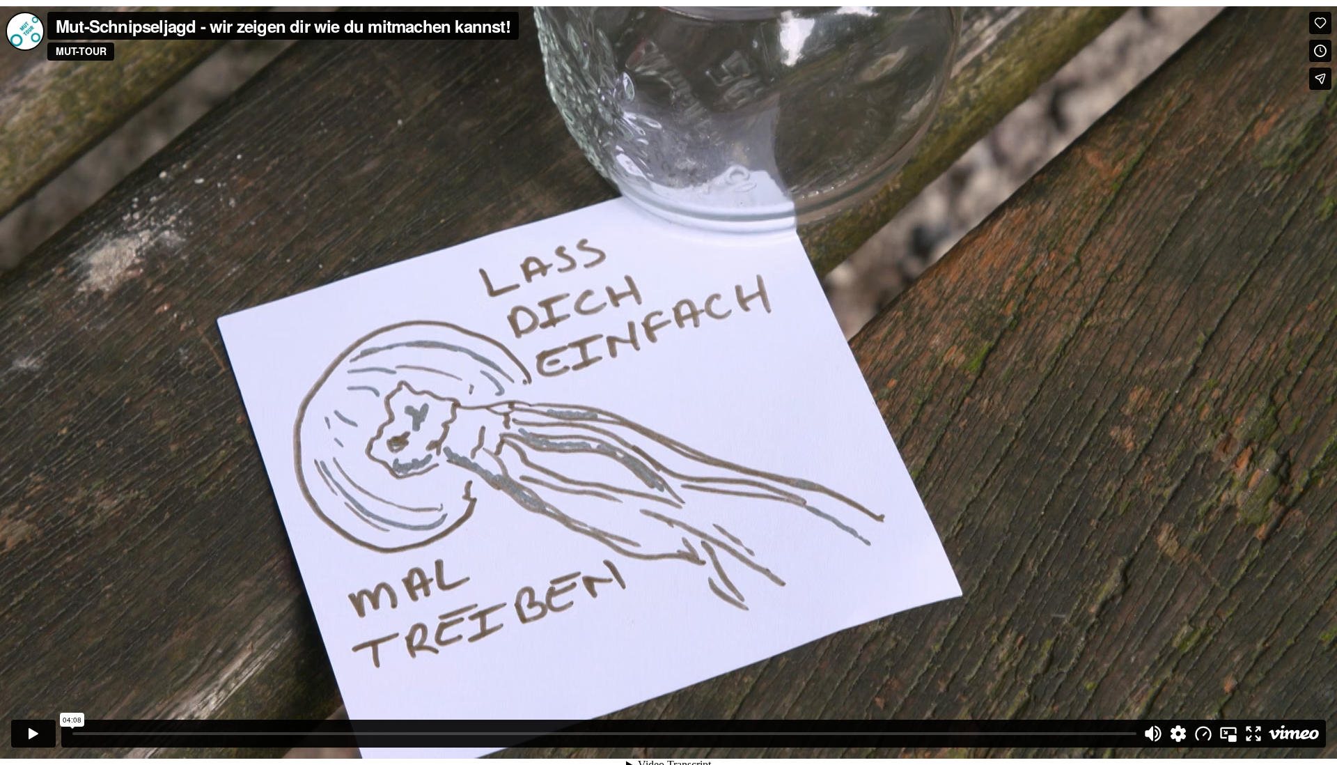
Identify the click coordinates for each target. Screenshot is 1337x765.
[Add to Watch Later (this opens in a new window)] (1320, 51)
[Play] (33, 734)
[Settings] (1178, 733)
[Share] (1320, 79)
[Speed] (1203, 733)
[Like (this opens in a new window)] (1320, 23)
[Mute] (1153, 733)
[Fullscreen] (1253, 733)
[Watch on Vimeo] (1293, 733)
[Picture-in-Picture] (1228, 733)
